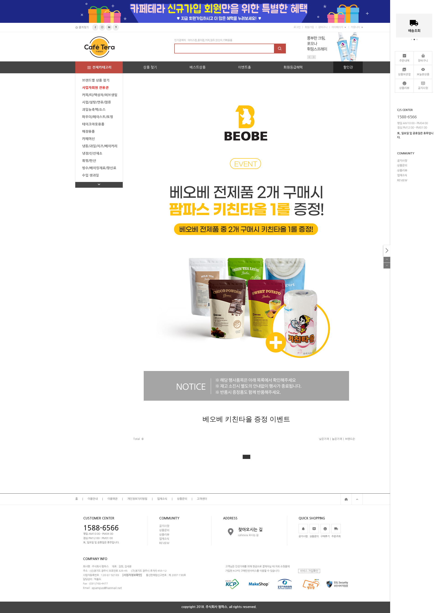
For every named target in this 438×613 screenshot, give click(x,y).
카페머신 (88, 138)
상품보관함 (404, 74)
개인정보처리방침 (137, 499)
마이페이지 (337, 27)
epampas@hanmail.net (107, 588)
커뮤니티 (355, 27)
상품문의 (182, 499)
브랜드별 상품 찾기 (96, 80)
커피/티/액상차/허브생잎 (99, 95)
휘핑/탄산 (89, 160)
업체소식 (162, 499)
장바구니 (322, 27)
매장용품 (88, 131)
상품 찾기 (150, 67)
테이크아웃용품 (93, 124)
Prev (309, 57)
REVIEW (164, 543)
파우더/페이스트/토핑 (97, 116)
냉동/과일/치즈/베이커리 (99, 146)
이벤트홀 (244, 67)
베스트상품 (198, 67)
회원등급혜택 (293, 67)
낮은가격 (324, 439)
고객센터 (202, 499)
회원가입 (309, 27)
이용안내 (93, 499)
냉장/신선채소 (92, 153)
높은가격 (337, 439)
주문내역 (404, 60)
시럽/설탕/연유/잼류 (96, 102)
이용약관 (112, 499)
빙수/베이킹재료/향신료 (99, 168)
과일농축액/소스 (94, 109)
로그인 (297, 27)
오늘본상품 (423, 74)
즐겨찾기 (83, 27)
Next (313, 57)
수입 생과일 (90, 175)
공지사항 (164, 526)
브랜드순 (350, 439)
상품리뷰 (164, 534)
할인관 (348, 67)
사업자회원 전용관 (95, 87)
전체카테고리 (102, 67)
